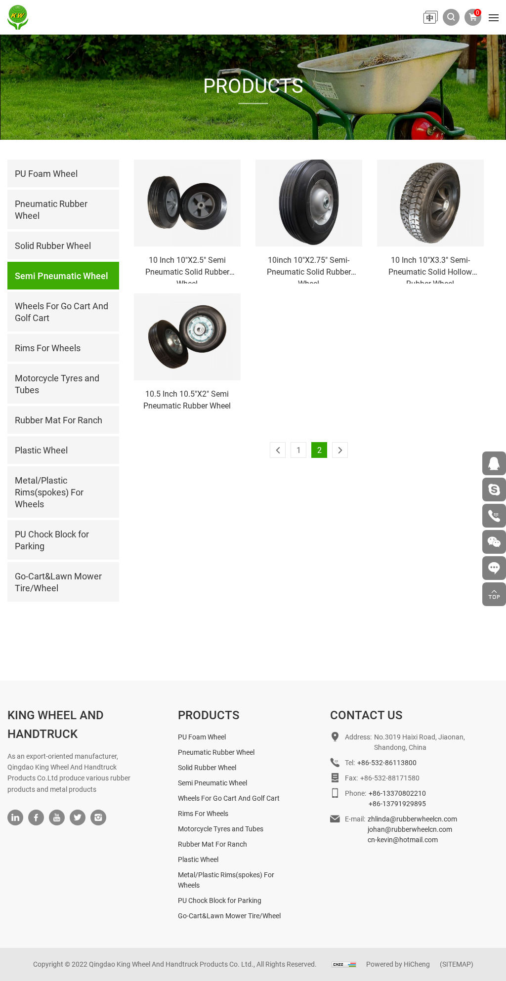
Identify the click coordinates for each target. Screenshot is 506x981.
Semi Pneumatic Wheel (212, 782)
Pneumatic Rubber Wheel (216, 752)
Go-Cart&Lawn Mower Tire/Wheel (229, 915)
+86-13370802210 (397, 793)
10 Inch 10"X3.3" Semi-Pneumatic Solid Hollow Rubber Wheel (430, 269)
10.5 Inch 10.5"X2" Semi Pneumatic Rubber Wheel (187, 399)
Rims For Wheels (203, 813)
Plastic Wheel (198, 859)
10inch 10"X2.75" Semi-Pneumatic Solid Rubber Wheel (309, 269)
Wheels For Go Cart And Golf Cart (229, 798)
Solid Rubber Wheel (207, 767)
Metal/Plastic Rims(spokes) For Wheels (226, 880)
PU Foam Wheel (202, 736)
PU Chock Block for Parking (219, 900)
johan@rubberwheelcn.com (410, 829)
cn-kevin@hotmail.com (403, 839)
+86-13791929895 (397, 803)
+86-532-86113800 (387, 762)
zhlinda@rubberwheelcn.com (412, 818)
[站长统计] (344, 964)
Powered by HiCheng (398, 964)
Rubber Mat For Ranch (212, 844)
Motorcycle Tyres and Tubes (220, 828)
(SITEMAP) (456, 964)
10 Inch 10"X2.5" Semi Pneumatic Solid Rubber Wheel (187, 269)
